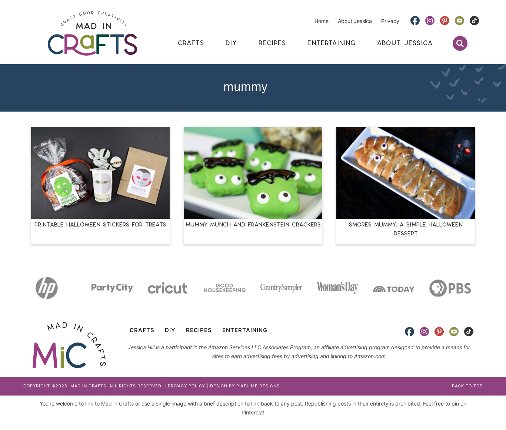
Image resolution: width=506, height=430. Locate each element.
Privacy (390, 21)
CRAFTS (142, 330)
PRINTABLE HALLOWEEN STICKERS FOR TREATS (100, 225)
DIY (170, 330)
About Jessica (355, 21)
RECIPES (199, 330)
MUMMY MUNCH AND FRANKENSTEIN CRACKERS (253, 225)
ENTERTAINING (244, 330)
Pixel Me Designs (258, 385)
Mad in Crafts (92, 33)
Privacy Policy (186, 385)
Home (321, 21)
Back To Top (467, 385)
